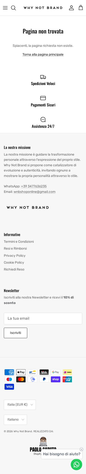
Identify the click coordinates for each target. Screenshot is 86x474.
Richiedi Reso (14, 269)
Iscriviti (15, 333)
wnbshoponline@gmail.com (34, 192)
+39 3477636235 (34, 186)
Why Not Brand (23, 431)
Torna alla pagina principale (43, 54)
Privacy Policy (15, 256)
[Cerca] (16, 8)
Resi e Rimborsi (15, 248)
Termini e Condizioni (19, 242)
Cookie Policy (14, 263)
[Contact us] (76, 464)
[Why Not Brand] (43, 7)
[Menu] (5, 8)
